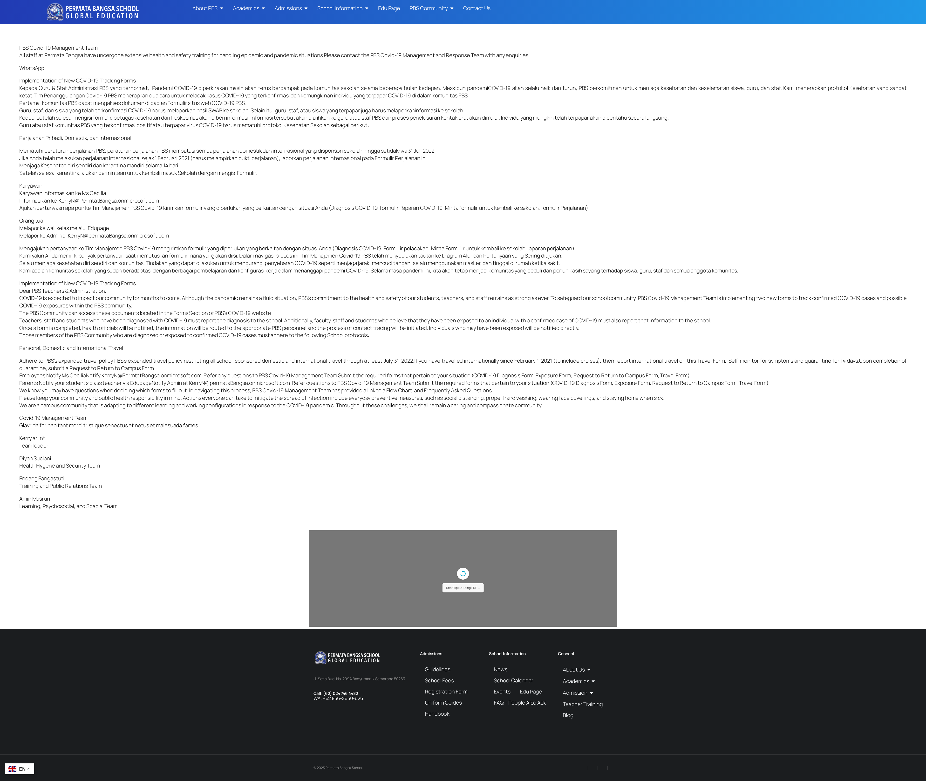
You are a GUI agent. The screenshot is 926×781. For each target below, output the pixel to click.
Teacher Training (583, 704)
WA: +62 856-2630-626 (338, 698)
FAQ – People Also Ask (520, 702)
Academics (246, 8)
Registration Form (446, 691)
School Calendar (513, 680)
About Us (574, 669)
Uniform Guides (443, 702)
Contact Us (476, 8)
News (500, 669)
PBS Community (429, 8)
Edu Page (389, 8)
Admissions (288, 8)
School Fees (439, 680)
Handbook (437, 713)
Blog (568, 715)
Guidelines (437, 669)
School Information (340, 8)
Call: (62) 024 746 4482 (335, 693)
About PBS (205, 8)
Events (502, 691)
